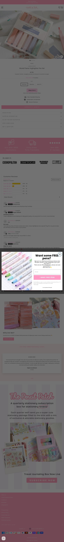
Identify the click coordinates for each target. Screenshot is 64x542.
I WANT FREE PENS (47, 277)
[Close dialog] (60, 254)
